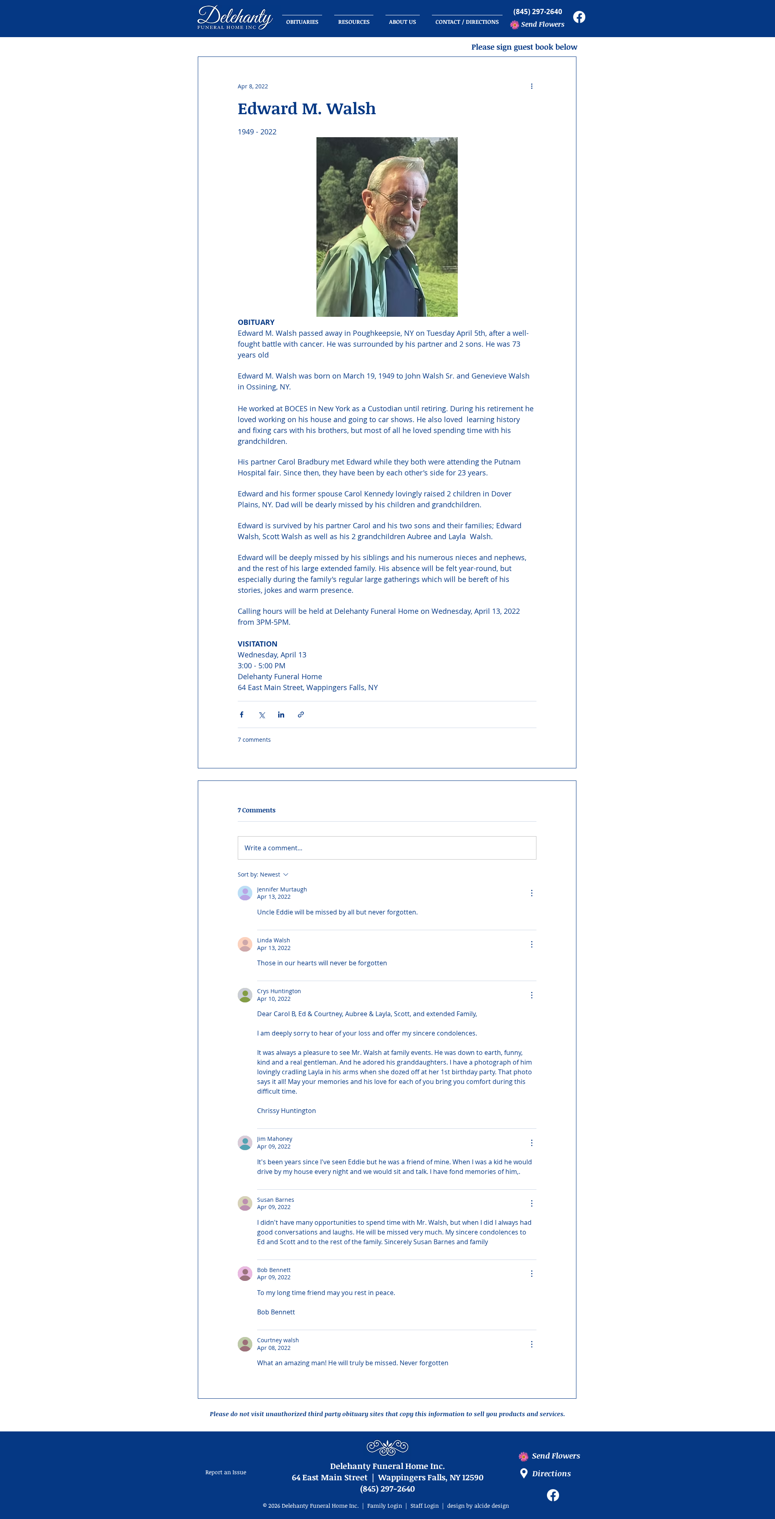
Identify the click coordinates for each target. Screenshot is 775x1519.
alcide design (491, 1505)
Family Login (385, 1505)
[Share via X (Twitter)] (261, 714)
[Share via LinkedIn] (281, 714)
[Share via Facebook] (241, 714)
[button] (467, 18)
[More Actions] (531, 893)
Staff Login (425, 1505)
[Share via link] (301, 714)
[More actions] (531, 86)
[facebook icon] (579, 17)
